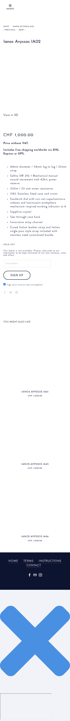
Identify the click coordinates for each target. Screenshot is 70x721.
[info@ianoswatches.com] (35, 575)
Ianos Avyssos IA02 (23, 26)
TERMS (28, 561)
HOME (13, 561)
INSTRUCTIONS (50, 561)
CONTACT (34, 565)
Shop (6, 26)
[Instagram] (40, 575)
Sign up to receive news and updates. (25, 284)
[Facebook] (29, 575)
